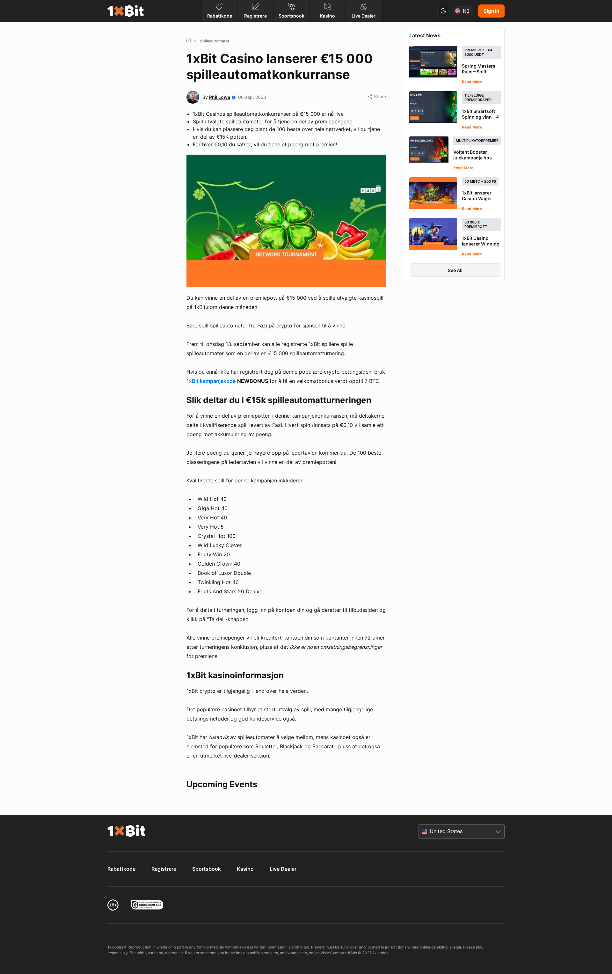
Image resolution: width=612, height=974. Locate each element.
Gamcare (338, 952)
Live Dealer (283, 869)
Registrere (163, 869)
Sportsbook (206, 869)
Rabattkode (121, 869)
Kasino (245, 869)
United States (446, 831)
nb (466, 11)
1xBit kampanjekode (211, 381)
